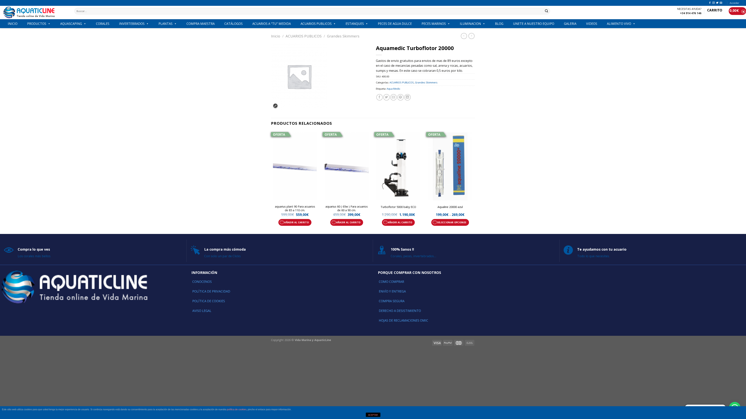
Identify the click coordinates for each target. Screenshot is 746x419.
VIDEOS (591, 24)
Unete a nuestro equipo (533, 24)
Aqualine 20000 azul (450, 207)
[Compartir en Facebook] (379, 97)
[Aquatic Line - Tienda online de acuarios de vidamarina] (36, 12)
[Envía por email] (393, 97)
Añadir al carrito (296, 222)
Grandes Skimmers (343, 36)
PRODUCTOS (36, 24)
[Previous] (271, 181)
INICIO (12, 24)
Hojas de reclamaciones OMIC (403, 320)
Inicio (275, 36)
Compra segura (391, 301)
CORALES (102, 24)
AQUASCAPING (71, 24)
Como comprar (391, 282)
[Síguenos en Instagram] (713, 3)
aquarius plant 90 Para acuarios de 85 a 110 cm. (295, 208)
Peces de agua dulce (395, 24)
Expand (275, 105)
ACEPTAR (373, 415)
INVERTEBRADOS (132, 24)
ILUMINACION (470, 24)
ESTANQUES (355, 24)
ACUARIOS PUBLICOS (316, 24)
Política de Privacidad (211, 291)
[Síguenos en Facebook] (710, 3)
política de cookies (237, 409)
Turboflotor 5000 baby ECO (398, 207)
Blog (499, 24)
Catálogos (233, 24)
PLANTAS (166, 24)
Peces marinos (434, 24)
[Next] (474, 181)
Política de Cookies (208, 301)
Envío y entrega (392, 291)
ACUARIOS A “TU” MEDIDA (271, 24)
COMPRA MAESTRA (200, 24)
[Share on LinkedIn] (407, 97)
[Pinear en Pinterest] (400, 97)
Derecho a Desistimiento (400, 311)
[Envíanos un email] (721, 3)
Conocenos (202, 282)
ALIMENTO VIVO (619, 24)
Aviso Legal (201, 311)
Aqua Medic (393, 88)
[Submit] (546, 11)
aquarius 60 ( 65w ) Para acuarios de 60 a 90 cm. (346, 208)
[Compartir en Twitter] (386, 97)
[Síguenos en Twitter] (717, 3)
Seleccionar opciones (451, 222)
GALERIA (570, 24)
